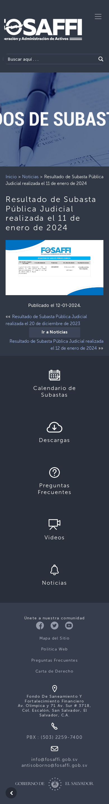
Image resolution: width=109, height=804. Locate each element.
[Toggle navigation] (98, 16)
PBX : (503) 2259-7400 (55, 737)
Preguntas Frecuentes (54, 660)
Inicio (11, 176)
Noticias (30, 176)
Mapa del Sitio (54, 638)
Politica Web (54, 649)
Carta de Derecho (54, 671)
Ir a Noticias (55, 332)
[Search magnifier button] (101, 59)
